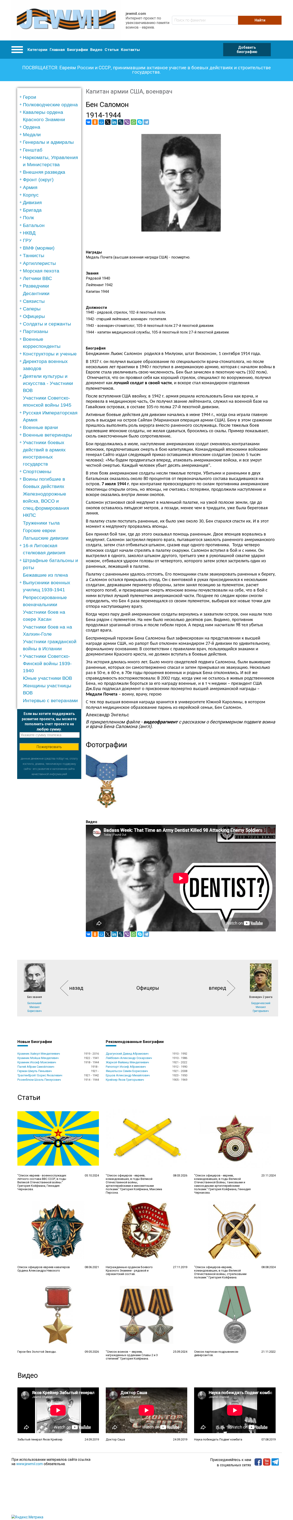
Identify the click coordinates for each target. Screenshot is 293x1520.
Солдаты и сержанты (47, 323)
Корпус (31, 194)
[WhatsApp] (133, 122)
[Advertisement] (49, 847)
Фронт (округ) (38, 179)
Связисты (34, 301)
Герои (29, 97)
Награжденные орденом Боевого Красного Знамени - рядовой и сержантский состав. (129, 1270)
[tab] (51, 97)
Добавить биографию (247, 49)
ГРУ (27, 240)
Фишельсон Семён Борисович (127, 1071)
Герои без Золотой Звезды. (37, 1351)
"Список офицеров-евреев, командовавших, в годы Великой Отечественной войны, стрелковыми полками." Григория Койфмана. (220, 1272)
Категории (37, 49)
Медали (32, 134)
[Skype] (140, 122)
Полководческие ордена (50, 104)
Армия (30, 187)
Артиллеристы (39, 263)
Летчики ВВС (37, 278)
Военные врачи (40, 427)
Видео (96, 49)
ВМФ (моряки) (38, 248)
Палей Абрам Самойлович (35, 1066)
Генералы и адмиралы (48, 142)
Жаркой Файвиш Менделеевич (127, 1062)
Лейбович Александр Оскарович (129, 1058)
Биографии (77, 49)
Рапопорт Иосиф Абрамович (126, 1066)
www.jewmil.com (29, 1464)
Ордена (31, 127)
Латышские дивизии (45, 538)
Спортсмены (37, 471)
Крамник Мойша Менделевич (38, 1058)
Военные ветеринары (47, 434)
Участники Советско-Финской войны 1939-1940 (47, 663)
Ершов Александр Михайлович (128, 1075)
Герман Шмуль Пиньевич (34, 1071)
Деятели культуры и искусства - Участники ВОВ (48, 383)
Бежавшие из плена (45, 575)
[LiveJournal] (120, 122)
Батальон (34, 225)
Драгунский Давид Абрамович (127, 1053)
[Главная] (66, 20)
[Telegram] (146, 122)
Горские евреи (39, 530)
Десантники (36, 293)
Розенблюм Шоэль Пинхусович (39, 1079)
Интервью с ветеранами (50, 700)
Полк (28, 217)
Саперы (32, 308)
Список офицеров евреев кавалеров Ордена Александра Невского (43, 1268)
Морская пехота (41, 270)
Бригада (32, 210)
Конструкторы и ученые (50, 353)
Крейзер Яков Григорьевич (125, 1079)
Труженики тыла (41, 522)
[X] (108, 122)
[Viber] (127, 122)
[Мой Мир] (101, 122)
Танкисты (33, 255)
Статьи (112, 49)
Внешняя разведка (44, 172)
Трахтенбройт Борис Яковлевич (39, 1075)
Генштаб (32, 149)
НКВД (29, 232)
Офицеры (34, 316)
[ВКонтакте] (88, 122)
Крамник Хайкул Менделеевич (38, 1053)
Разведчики (36, 285)
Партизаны (35, 331)
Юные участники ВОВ (47, 678)
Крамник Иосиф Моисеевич (36, 1062)
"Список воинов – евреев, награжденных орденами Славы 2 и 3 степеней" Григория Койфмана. (132, 1355)
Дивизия (32, 202)
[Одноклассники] (95, 122)
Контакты (130, 49)
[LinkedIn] (114, 122)
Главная (57, 49)
